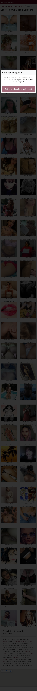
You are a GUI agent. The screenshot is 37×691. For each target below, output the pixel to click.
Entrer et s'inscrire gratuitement (18, 89)
